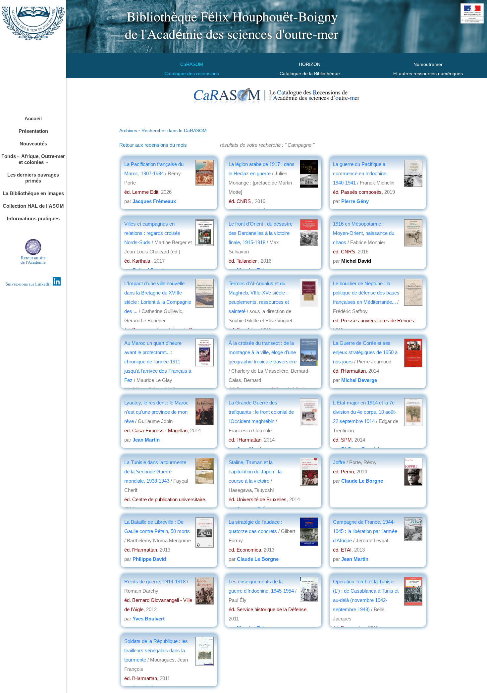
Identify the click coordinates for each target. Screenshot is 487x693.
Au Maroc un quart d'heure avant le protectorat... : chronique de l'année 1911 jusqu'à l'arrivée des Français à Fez (157, 361)
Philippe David (149, 559)
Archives (128, 130)
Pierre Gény (355, 201)
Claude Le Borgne (362, 481)
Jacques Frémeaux (154, 201)
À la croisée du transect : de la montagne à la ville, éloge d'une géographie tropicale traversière (263, 352)
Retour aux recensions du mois (153, 145)
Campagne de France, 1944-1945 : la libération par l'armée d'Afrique (365, 531)
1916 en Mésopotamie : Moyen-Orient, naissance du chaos (363, 233)
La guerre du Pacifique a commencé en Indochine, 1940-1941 (360, 173)
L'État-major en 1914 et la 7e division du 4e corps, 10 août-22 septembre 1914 (364, 412)
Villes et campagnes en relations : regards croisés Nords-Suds (152, 233)
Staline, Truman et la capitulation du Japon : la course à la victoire (255, 471)
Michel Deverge (359, 380)
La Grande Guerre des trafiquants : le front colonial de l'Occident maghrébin (261, 412)
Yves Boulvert (149, 618)
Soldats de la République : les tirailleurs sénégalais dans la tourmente (156, 650)
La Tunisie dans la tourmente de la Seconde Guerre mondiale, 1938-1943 (155, 471)
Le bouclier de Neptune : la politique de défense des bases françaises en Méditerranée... (366, 293)
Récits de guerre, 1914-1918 (155, 581)
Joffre (339, 462)
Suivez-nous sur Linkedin (29, 284)
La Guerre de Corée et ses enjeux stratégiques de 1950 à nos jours (365, 352)
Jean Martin (146, 440)
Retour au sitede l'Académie (33, 260)
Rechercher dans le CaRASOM (174, 130)
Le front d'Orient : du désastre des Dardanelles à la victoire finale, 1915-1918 (261, 233)
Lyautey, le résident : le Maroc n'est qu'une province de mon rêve (156, 412)
